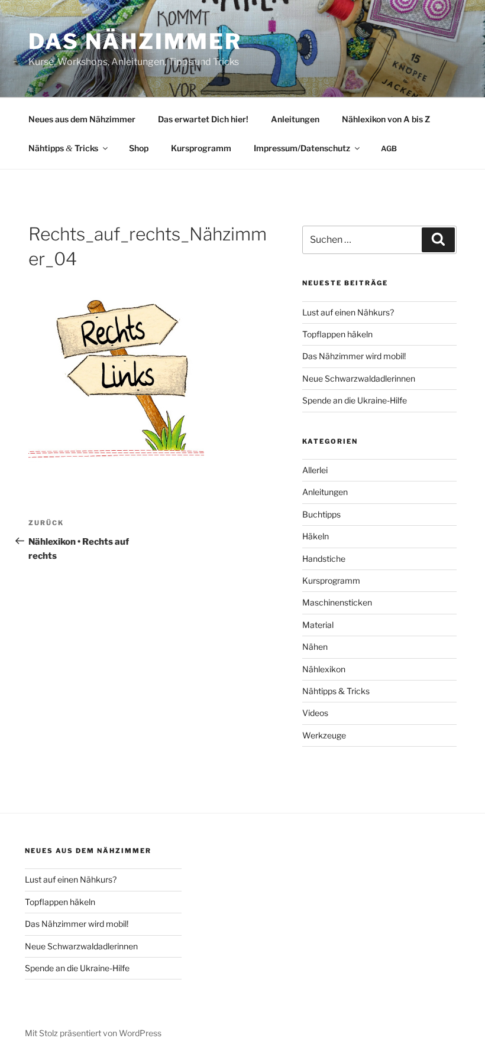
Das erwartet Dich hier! (203, 119)
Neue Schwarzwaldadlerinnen (358, 378)
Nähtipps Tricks (63, 148)
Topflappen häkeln (337, 334)
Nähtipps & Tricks (336, 691)
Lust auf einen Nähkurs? (348, 312)
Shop (138, 148)
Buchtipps (321, 514)
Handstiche (323, 559)
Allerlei (315, 470)
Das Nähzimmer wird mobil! (354, 356)
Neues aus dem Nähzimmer (81, 119)
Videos (315, 713)
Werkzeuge (324, 735)
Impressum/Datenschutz (302, 148)
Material (318, 625)
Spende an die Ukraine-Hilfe (354, 400)
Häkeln (315, 536)
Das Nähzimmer (134, 41)
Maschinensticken (337, 602)
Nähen (315, 647)
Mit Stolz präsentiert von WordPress (93, 1033)
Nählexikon (323, 669)
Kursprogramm (201, 148)
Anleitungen (295, 119)
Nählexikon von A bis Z (386, 119)
